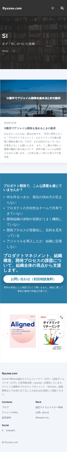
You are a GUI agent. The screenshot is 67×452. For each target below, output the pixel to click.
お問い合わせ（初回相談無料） (33, 279)
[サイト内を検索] (62, 8)
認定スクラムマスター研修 (49, 407)
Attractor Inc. (42, 417)
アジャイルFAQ (10, 412)
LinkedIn (10, 430)
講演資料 (6, 417)
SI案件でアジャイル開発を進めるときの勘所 (30, 128)
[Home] (12, 8)
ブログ (5, 407)
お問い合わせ (42, 412)
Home (5, 50)
